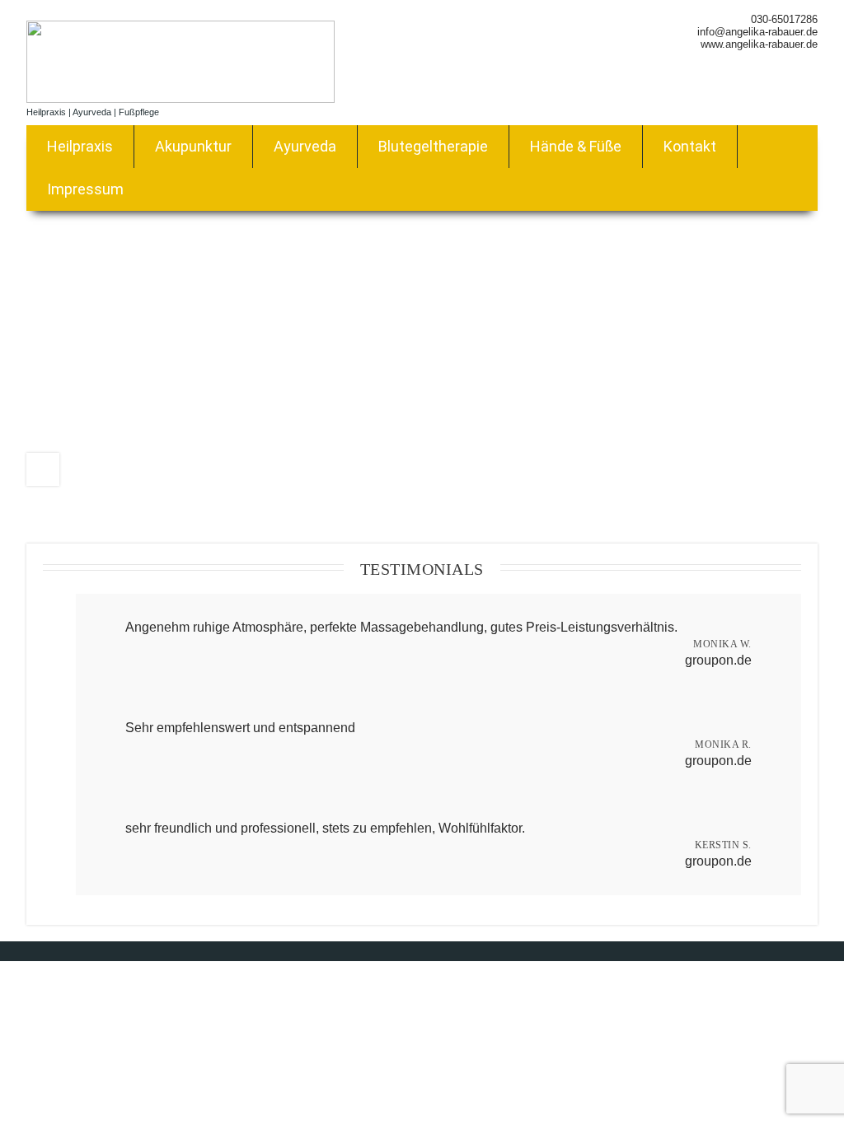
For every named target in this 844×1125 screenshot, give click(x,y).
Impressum (85, 189)
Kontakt (689, 146)
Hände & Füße (575, 146)
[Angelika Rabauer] (180, 98)
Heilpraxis (80, 146)
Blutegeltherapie (433, 146)
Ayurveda (305, 146)
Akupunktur (193, 146)
